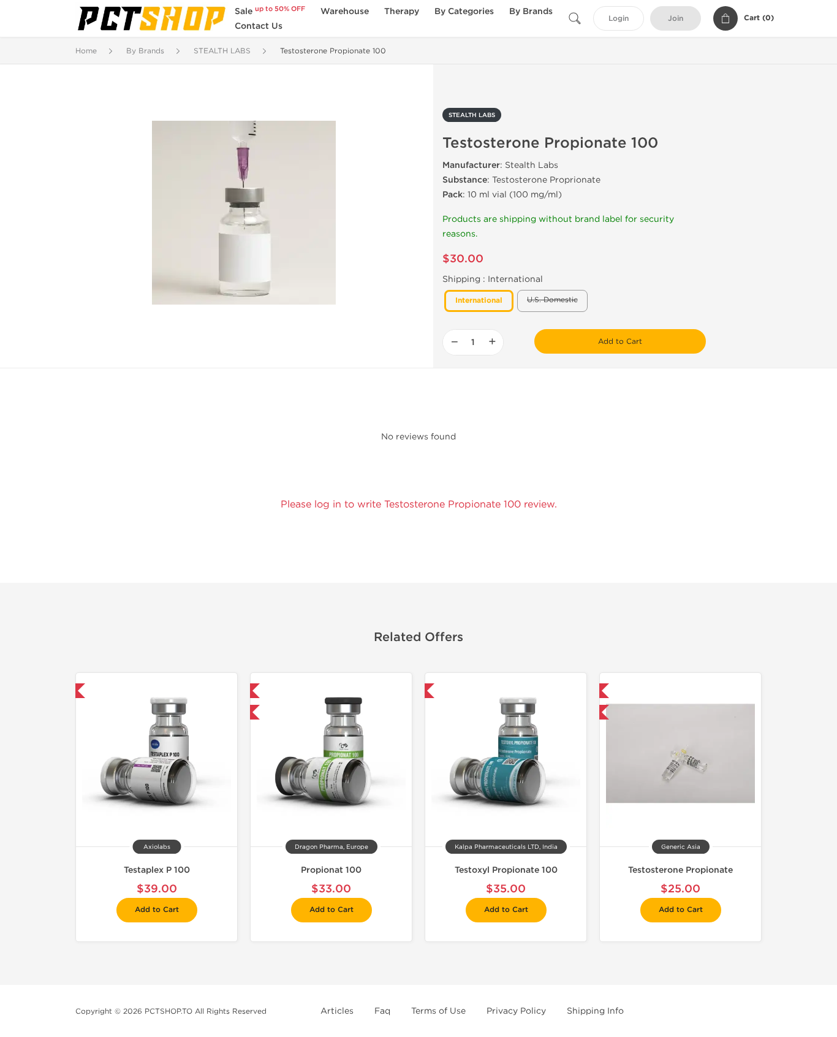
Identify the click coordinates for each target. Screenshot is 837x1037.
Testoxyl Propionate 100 (506, 870)
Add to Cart (620, 341)
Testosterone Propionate (680, 870)
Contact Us (258, 26)
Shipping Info (595, 1011)
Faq (382, 1011)
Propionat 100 (331, 870)
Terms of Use (438, 1011)
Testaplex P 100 (157, 870)
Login (618, 18)
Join (675, 18)
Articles (337, 1011)
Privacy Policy (516, 1011)
